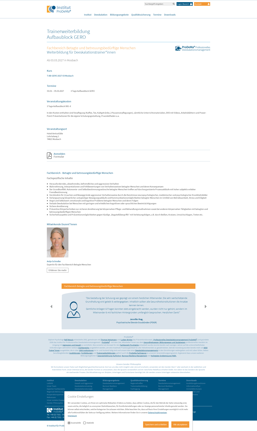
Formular (59, 155)
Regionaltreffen (137, 383)
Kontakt (198, 4)
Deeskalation (100, 14)
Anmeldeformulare (194, 389)
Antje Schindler (54, 261)
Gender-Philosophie (55, 403)
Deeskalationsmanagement (114, 383)
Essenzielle (76, 423)
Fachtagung (135, 389)
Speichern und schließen (156, 424)
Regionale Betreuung (55, 391)
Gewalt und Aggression (84, 383)
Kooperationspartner (55, 394)
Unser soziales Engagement (58, 400)
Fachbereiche (83, 347)
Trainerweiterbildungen (106, 353)
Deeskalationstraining (83, 386)
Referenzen (51, 397)
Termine (157, 14)
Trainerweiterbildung (139, 386)
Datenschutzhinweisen (157, 412)
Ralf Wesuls (68, 339)
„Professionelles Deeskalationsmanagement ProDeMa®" (174, 339)
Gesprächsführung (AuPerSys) (109, 356)
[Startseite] (59, 9)
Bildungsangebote (119, 14)
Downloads (170, 14)
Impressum (72, 415)
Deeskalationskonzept (83, 389)
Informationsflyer (193, 386)
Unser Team (51, 386)
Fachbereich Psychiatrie (129, 345)
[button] (51, 306)
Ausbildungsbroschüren (195, 383)
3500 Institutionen (86, 350)
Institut (87, 14)
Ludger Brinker (127, 339)
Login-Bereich (183, 4)
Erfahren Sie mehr (58, 270)
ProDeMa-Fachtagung (137, 353)
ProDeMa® (106, 342)
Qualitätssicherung (140, 14)
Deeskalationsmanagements (146, 350)
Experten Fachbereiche (56, 389)
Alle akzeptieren (180, 424)
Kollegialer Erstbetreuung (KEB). (163, 356)
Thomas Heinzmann (109, 339)
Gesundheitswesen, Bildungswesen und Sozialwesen (164, 342)
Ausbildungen (74, 353)
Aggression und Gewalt (72, 345)
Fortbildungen (87, 353)
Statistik (90, 423)
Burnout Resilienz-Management (134, 356)
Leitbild (50, 383)
